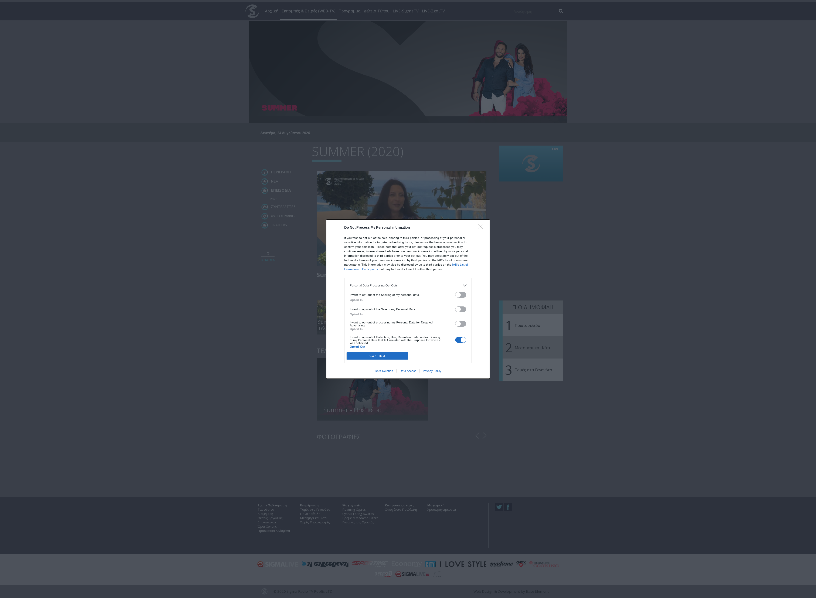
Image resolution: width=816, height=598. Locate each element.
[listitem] (408, 285)
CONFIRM (377, 355)
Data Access (408, 371)
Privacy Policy (432, 371)
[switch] (460, 295)
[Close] (481, 228)
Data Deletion (384, 371)
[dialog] (408, 299)
